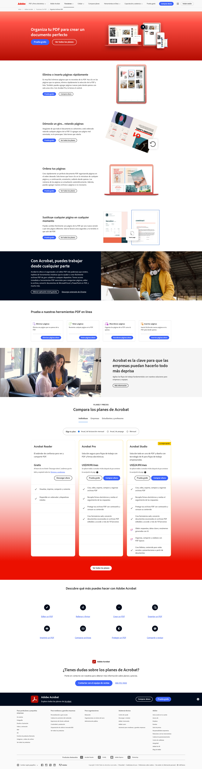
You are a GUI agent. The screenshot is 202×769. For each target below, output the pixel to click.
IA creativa (20, 717)
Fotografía (20, 720)
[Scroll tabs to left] (2, 418)
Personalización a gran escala (59, 715)
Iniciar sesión (187, 4)
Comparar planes (93, 4)
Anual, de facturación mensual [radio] (92, 431)
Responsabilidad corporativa (161, 730)
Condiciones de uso (131, 765)
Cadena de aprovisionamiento (161, 737)
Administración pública (91, 721)
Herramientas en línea (111, 4)
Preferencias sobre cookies (146, 765)
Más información (121, 385)
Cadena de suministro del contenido (61, 718)
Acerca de (155, 718)
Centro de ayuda (123, 715)
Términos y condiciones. (57, 472)
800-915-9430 (121, 683)
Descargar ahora (63, 478)
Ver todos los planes (64, 42)
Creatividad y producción (58, 724)
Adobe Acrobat (55, 4)
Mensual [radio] (133, 431)
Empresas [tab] (95, 418)
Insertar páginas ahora (159, 338)
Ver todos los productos (23, 742)
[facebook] (42, 765)
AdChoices (182, 765)
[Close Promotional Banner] (198, 699)
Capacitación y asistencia (133, 4)
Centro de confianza (158, 740)
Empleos (155, 721)
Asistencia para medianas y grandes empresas (132, 727)
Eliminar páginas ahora (51, 338)
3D (17, 733)
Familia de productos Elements (26, 736)
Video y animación (22, 726)
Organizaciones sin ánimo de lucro (94, 718)
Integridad (156, 743)
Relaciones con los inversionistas (162, 734)
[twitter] (50, 765)
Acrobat (68, 701)
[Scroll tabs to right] (200, 418)
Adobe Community (124, 721)
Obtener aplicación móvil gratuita (45, 292)
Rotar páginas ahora (88, 338)
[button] (178, 4)
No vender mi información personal (165, 765)
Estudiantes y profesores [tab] (112, 418)
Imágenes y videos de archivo (25, 739)
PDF (18, 730)
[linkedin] (54, 765)
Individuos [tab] (83, 418)
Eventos (155, 724)
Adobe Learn (122, 724)
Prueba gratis (151, 4)
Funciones (68, 4)
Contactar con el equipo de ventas (93, 683)
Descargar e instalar (124, 718)
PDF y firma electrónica (36, 4)
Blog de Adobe (157, 749)
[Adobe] (21, 3)
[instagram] (46, 765)
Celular (80, 4)
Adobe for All (156, 746)
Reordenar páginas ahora (122, 338)
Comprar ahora (166, 4)
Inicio (19, 9)
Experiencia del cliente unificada (60, 721)
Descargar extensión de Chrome (74, 292)
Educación (87, 715)
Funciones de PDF (41, 9)
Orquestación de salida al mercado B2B (62, 727)
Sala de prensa (157, 727)
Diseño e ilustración (22, 723)
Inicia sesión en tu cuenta (160, 715)
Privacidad (121, 765)
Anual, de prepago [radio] (117, 431)
